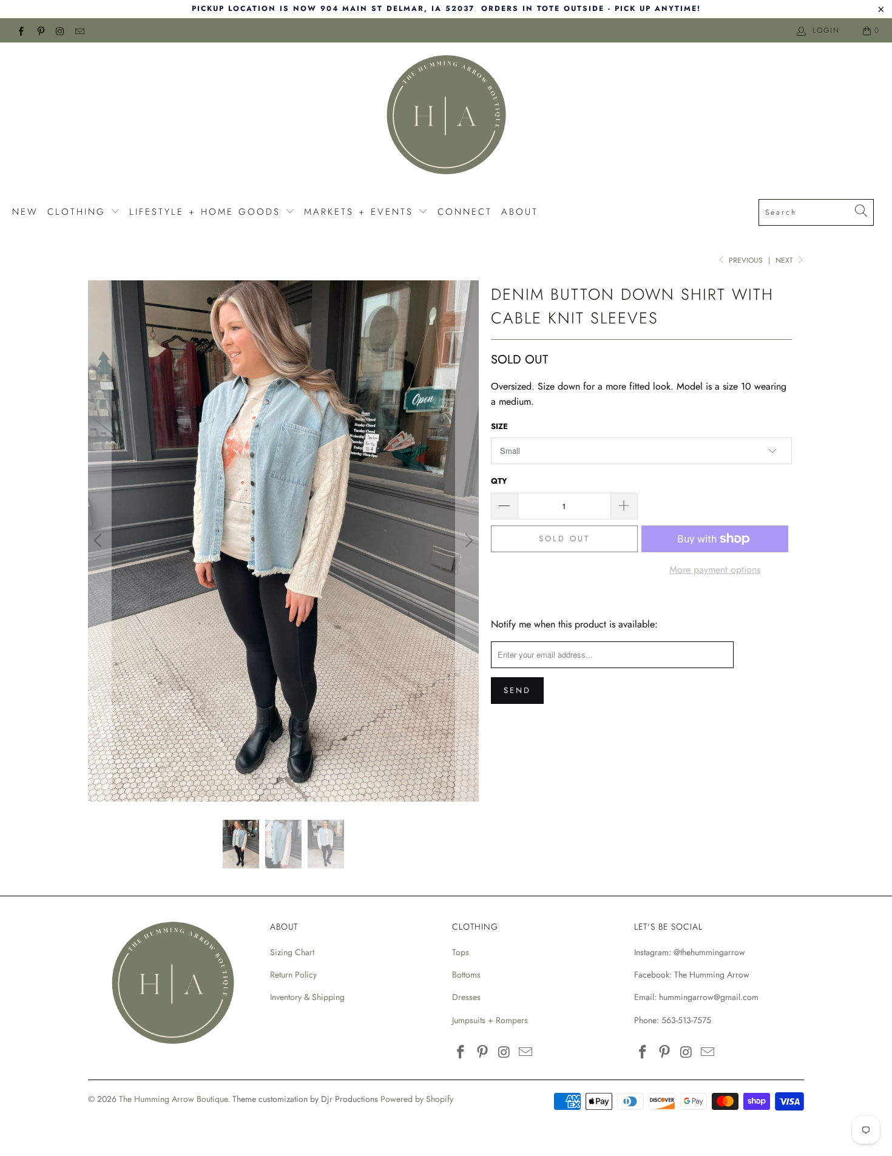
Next (785, 260)
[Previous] (99, 540)
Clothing (78, 211)
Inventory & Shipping (307, 997)
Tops (460, 952)
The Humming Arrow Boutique (173, 1099)
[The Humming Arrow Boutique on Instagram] (60, 30)
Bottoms (466, 974)
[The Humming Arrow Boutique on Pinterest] (40, 30)
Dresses (466, 997)
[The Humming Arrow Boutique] (446, 116)
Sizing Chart (292, 952)
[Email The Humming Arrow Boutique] (79, 30)
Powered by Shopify (416, 1099)
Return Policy (293, 974)
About (519, 211)
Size (499, 426)
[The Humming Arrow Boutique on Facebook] (20, 30)
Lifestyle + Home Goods (207, 211)
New (25, 211)
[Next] (467, 540)
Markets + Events (361, 211)
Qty (499, 481)
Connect (465, 211)
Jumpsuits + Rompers (490, 1020)
